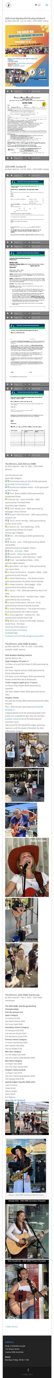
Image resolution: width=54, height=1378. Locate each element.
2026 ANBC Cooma (40, 21)
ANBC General (19, 649)
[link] (18, 484)
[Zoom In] (29, 91)
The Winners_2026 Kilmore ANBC (20, 463)
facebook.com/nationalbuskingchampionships (24, 636)
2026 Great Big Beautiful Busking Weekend (25, 18)
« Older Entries (11, 1326)
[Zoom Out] (25, 91)
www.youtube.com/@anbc (16, 630)
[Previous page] (8, 91)
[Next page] (12, 91)
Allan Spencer (13, 21)
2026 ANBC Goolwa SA (15, 166)
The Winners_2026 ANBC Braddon (21, 644)
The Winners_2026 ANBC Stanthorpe (22, 994)
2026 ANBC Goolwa (41, 169)
